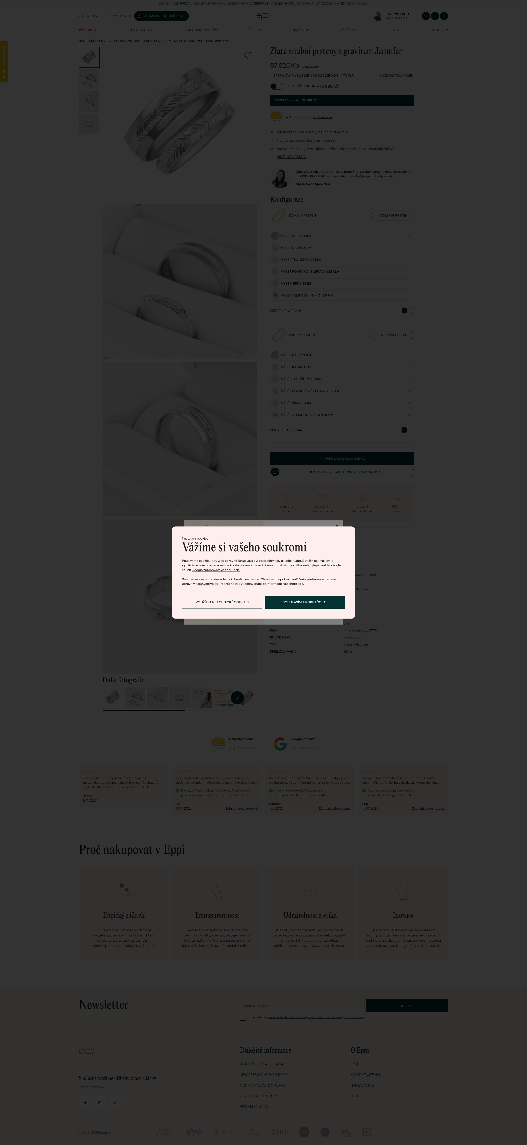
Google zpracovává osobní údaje (216, 570)
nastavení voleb (207, 584)
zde (300, 584)
